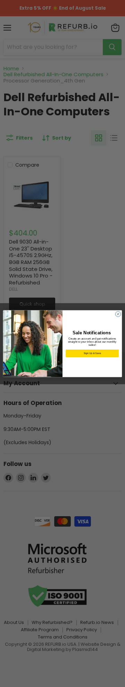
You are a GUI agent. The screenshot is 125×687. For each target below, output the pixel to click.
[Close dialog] (117, 313)
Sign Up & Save (92, 353)
